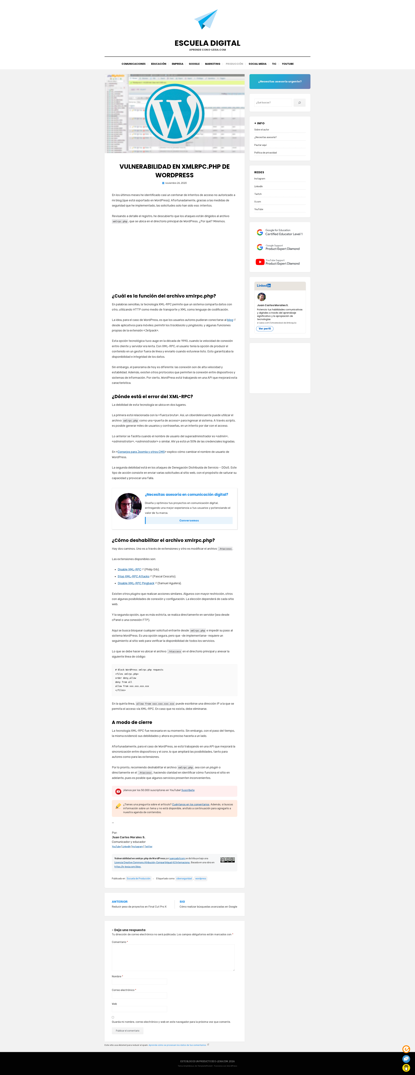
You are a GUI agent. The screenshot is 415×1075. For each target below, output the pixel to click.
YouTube (288, 64)
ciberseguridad (184, 878)
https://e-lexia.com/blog (127, 866)
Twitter (148, 846)
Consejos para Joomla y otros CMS (141, 452)
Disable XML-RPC (129, 569)
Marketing (212, 64)
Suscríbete (188, 790)
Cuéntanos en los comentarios (190, 804)
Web (114, 1003)
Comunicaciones (134, 64)
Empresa (177, 64)
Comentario (120, 942)
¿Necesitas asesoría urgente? (280, 81)
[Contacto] (406, 1059)
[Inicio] (406, 1049)
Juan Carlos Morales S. (272, 305)
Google (194, 64)
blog (230, 320)
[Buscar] (300, 103)
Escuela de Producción (138, 878)
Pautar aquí (260, 145)
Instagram (137, 846)
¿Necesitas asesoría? (265, 137)
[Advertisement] (174, 257)
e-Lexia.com (263, 322)
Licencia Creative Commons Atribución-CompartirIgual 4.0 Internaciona (152, 862)
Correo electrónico (124, 990)
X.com (257, 201)
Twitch (258, 194)
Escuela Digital (207, 43)
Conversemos (189, 520)
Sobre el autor (261, 129)
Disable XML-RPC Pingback (136, 583)
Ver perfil (265, 328)
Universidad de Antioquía (283, 322)
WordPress (232, 1066)
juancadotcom (177, 858)
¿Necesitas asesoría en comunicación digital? (186, 494)
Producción (234, 64)
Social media (258, 64)
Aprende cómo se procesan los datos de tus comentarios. (178, 1045)
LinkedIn (126, 846)
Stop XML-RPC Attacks (133, 576)
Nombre (117, 976)
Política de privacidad (265, 152)
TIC (274, 64)
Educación (158, 64)
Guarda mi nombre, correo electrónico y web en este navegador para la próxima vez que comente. (171, 1021)
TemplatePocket (205, 1066)
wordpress (200, 878)
